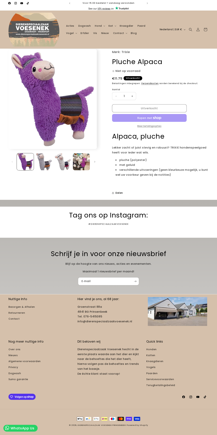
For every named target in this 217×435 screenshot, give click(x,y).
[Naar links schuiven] (12, 162)
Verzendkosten (150, 83)
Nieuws (13, 355)
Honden (151, 349)
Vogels (151, 367)
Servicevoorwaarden (160, 379)
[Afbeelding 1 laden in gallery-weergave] (25, 161)
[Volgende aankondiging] (147, 3)
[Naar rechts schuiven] (94, 162)
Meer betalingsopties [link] (149, 126)
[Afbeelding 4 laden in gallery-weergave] (81, 161)
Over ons (14, 349)
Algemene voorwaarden (24, 361)
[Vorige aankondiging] (69, 3)
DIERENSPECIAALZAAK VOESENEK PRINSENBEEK (102, 425)
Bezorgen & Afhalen (21, 306)
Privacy (13, 367)
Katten (150, 355)
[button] (99, 25)
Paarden (151, 373)
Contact (13, 318)
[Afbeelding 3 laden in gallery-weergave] (62, 161)
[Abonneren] (135, 281)
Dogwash (14, 373)
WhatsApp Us (21, 428)
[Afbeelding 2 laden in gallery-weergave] (43, 161)
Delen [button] (119, 193)
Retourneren (16, 312)
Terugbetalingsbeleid (160, 385)
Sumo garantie (18, 379)
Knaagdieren (154, 361)
